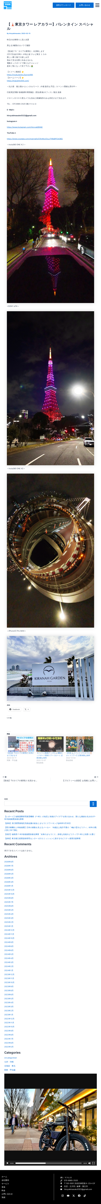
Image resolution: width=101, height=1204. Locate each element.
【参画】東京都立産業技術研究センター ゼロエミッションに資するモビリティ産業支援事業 (42, 838)
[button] (50, 1119)
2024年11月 (9, 934)
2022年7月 (8, 1039)
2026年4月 (9, 878)
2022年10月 (9, 1027)
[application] (50, 1120)
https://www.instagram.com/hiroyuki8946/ (25, 127)
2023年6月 (9, 994)
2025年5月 (9, 910)
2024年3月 (9, 962)
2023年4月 (9, 1002)
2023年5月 (9, 999)
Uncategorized (10, 1058)
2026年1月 (8, 886)
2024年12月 (9, 930)
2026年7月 (8, 866)
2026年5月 (9, 874)
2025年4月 (9, 914)
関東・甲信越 (9, 1070)
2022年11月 (9, 1023)
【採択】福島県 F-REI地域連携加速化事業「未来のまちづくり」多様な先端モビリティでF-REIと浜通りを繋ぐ (49, 834)
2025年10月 (9, 894)
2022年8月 (9, 1035)
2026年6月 (9, 870)
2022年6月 (9, 1043)
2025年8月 (9, 898)
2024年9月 (9, 942)
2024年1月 (8, 970)
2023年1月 (8, 1015)
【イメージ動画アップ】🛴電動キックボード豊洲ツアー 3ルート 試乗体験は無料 (49, 755)
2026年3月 (9, 882)
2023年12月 (9, 974)
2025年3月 (9, 918)
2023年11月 (9, 978)
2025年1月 (8, 926)
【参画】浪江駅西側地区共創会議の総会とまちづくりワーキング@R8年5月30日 (37, 823)
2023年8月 (9, 990)
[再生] (7, 1163)
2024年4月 (9, 958)
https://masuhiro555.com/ (18, 81)
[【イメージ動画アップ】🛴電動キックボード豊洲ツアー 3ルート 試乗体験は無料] (50, 744)
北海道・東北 (9, 1066)
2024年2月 (9, 966)
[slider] (49, 1163)
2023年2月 (9, 1011)
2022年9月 (9, 1031)
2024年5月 (9, 954)
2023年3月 (9, 1006)
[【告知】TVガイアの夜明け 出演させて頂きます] (20, 744)
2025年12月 (9, 890)
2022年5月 (9, 1047)
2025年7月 (8, 902)
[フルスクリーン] (93, 1163)
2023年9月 (9, 986)
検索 (6, 799)
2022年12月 (9, 1019)
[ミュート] (89, 1163)
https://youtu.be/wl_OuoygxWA (20, 75)
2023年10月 (9, 982)
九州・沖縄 (9, 1062)
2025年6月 (9, 906)
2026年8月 (9, 862)
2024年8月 (9, 946)
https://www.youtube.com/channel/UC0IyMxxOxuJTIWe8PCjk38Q (35, 139)
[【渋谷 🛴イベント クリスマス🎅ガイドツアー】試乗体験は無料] (79, 744)
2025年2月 (9, 922)
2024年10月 (9, 938)
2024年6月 (9, 950)
